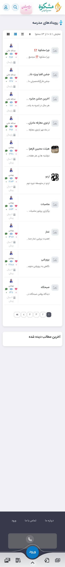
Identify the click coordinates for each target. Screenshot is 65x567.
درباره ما (49, 520)
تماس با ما (30, 520)
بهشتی (11, 147)
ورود (14, 520)
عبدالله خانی (11, 50)
